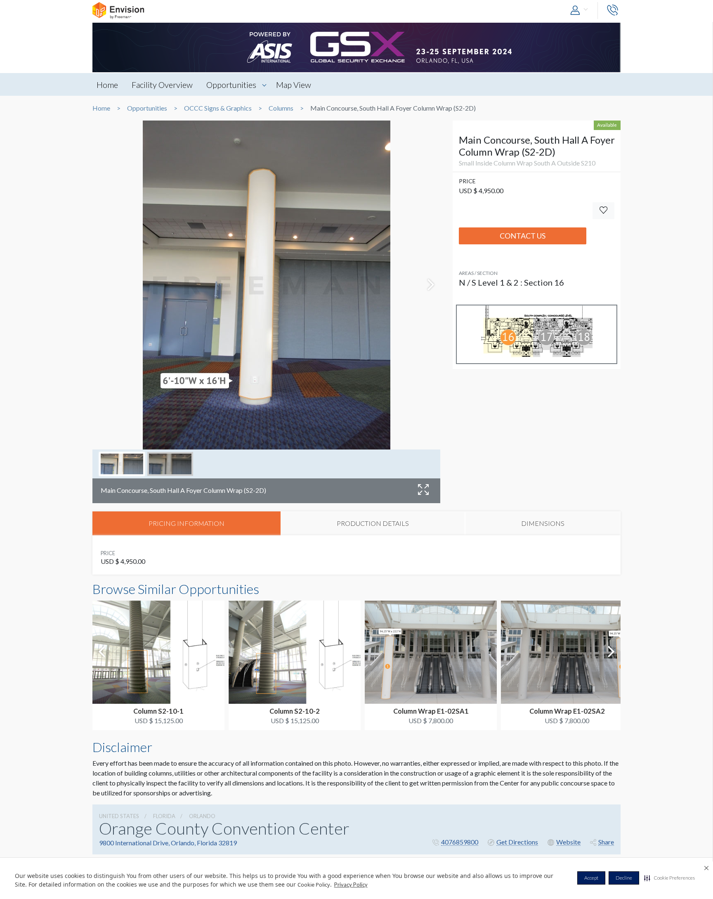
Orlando (202, 816)
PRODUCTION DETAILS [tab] (373, 523)
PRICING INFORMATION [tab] (186, 523)
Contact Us (522, 235)
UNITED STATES (119, 816)
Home (107, 85)
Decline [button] (624, 878)
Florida (164, 816)
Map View (293, 85)
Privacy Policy (351, 884)
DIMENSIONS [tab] (542, 523)
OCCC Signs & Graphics (218, 108)
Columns (281, 108)
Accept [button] (591, 878)
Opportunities (231, 85)
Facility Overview (162, 85)
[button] (669, 878)
